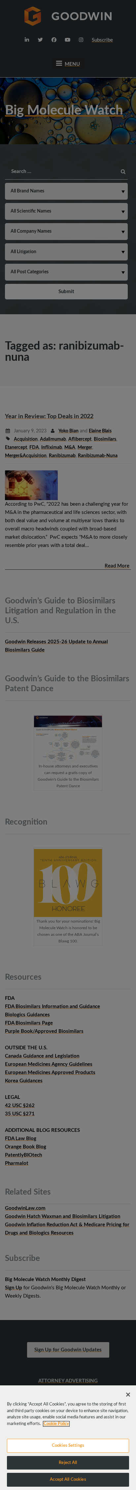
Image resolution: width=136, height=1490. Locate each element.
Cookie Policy (56, 1424)
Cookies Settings (68, 1445)
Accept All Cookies (68, 1479)
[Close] (128, 1394)
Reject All (68, 1463)
